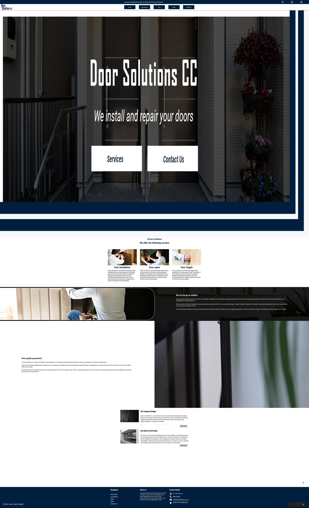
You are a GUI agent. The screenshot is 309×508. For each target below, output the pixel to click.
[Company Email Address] (170, 499)
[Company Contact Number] (170, 496)
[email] (292, 2)
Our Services (114, 496)
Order (112, 499)
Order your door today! (13, 504)
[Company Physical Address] (170, 503)
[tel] (282, 2)
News (112, 501)
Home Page (114, 494)
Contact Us (114, 503)
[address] (301, 2)
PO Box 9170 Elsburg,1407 (180, 502)
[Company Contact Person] (170, 493)
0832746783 (176, 496)
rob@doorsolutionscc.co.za (181, 499)
